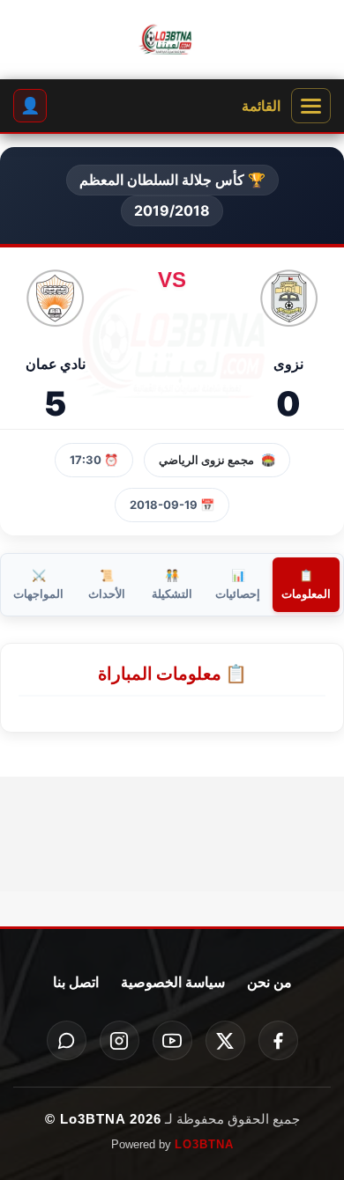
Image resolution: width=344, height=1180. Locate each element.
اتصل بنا (76, 982)
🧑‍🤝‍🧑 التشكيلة (172, 584)
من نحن (269, 982)
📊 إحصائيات (237, 584)
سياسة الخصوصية (173, 982)
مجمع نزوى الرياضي (206, 460)
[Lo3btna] (172, 40)
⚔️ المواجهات (38, 584)
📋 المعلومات (306, 584)
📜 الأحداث (106, 584)
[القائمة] (311, 105)
